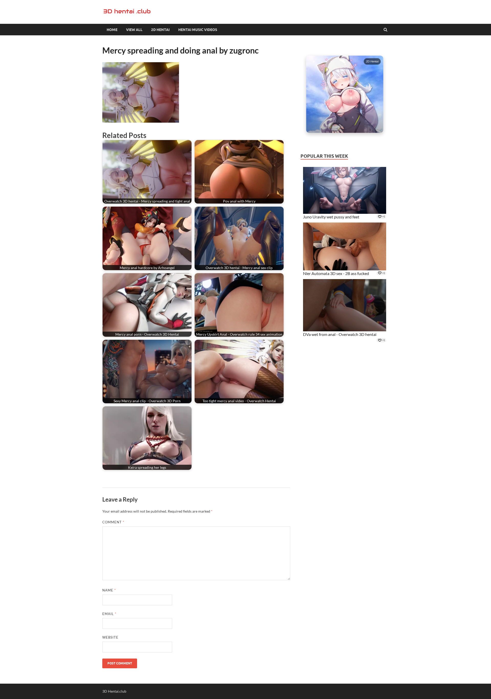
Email (109, 614)
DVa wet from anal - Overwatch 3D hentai (339, 334)
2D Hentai (160, 30)
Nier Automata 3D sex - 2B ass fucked (336, 273)
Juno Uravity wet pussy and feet (331, 216)
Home (112, 30)
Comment (113, 522)
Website (110, 637)
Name (109, 590)
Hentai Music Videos (197, 30)
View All (134, 30)
